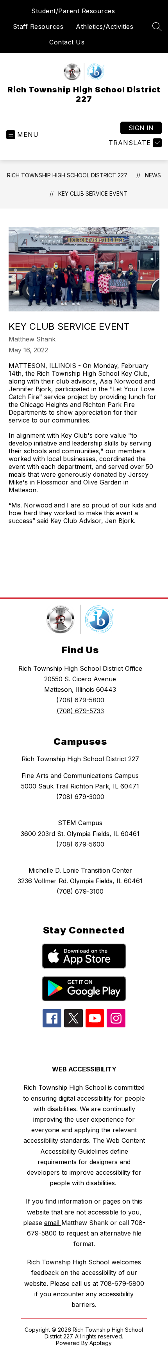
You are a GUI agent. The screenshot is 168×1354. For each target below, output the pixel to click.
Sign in (141, 128)
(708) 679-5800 (80, 700)
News (153, 175)
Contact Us (66, 42)
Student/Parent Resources (73, 11)
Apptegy (100, 1343)
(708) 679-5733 (80, 711)
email (52, 1223)
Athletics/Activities (104, 26)
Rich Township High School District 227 (67, 175)
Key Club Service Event (92, 193)
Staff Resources (38, 26)
